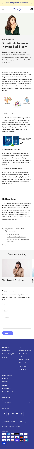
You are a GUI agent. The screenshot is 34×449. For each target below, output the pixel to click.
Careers (4, 385)
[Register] (29, 402)
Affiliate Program (7, 388)
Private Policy (23, 363)
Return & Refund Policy (24, 355)
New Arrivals (6, 350)
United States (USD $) (9, 421)
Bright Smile (10, 239)
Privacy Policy (13, 297)
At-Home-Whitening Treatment (16, 237)
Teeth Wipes (10, 241)
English (21, 421)
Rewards (5, 382)
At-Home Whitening (8, 39)
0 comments (11, 231)
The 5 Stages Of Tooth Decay (13, 280)
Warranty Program (24, 359)
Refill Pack (5, 357)
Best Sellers (5, 347)
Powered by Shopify (14, 426)
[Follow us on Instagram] (9, 414)
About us (5, 378)
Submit (7, 333)
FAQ (20, 347)
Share (4, 245)
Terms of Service (25, 297)
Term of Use (22, 366)
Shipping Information (25, 350)
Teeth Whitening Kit (8, 354)
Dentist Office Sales (8, 392)
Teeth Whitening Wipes (22, 239)
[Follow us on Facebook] (4, 414)
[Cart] (31, 9)
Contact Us (22, 370)
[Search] (7, 9)
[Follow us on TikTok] (21, 414)
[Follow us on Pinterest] (13, 414)
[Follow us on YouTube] (17, 414)
